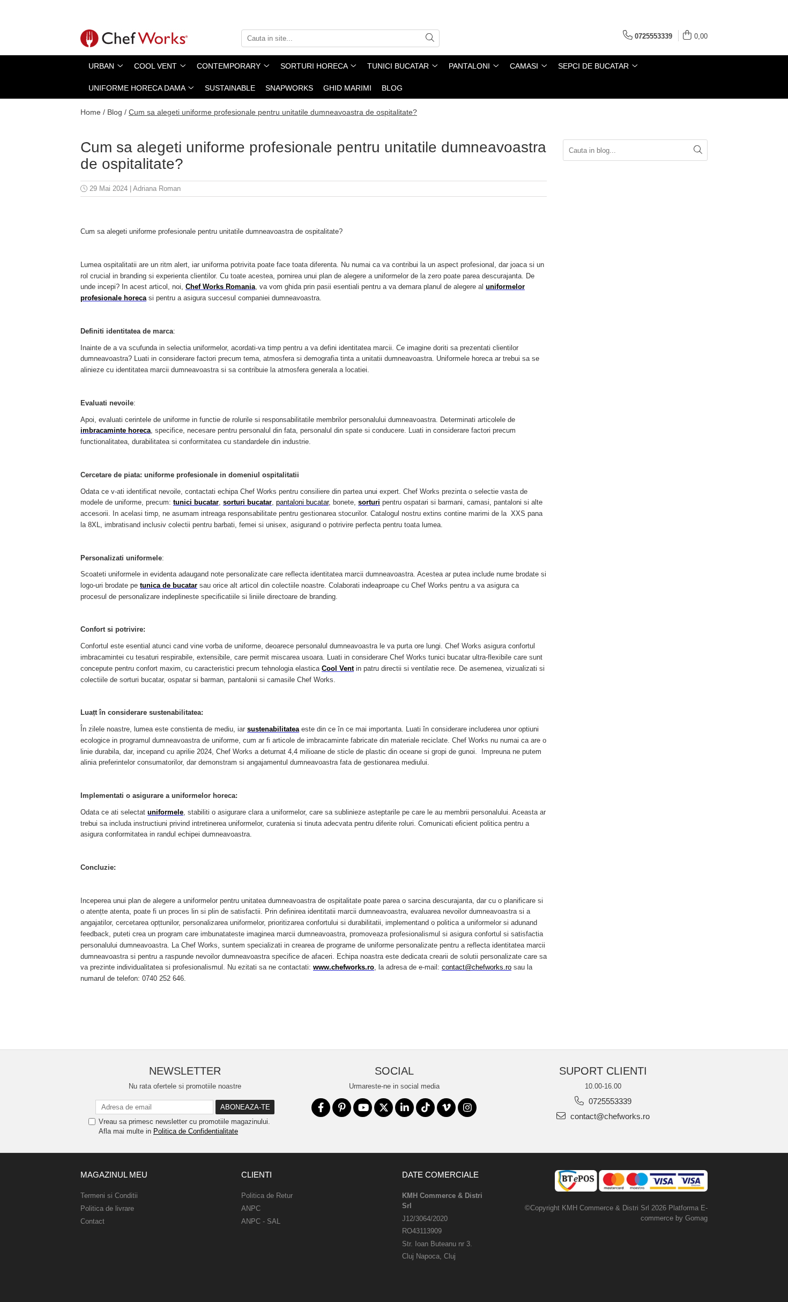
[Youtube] (362, 1107)
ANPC (251, 1208)
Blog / (117, 112)
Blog (392, 88)
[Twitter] (383, 1107)
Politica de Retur (267, 1196)
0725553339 (608, 1101)
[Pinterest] (341, 1107)
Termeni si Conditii (109, 1196)
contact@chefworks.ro (609, 1116)
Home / (92, 112)
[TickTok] (425, 1107)
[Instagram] (467, 1107)
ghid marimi (347, 88)
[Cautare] (430, 38)
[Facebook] (320, 1107)
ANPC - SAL (260, 1221)
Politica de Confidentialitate (195, 1131)
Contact (92, 1221)
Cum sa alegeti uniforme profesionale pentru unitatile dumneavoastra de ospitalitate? (273, 112)
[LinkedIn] (404, 1107)
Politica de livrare (107, 1208)
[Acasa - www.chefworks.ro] (134, 38)
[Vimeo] (446, 1107)
